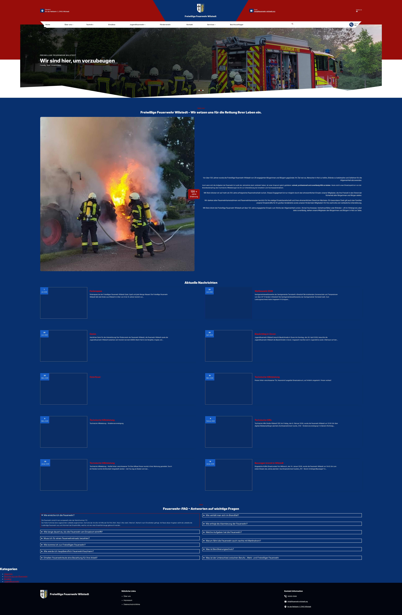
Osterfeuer (95, 377)
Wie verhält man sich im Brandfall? (222, 515)
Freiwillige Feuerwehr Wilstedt (200, 16)
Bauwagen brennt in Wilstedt (269, 463)
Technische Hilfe (263, 420)
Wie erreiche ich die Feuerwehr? (59, 515)
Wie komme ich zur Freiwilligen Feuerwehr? (65, 545)
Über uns (127, 596)
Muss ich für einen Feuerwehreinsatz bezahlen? (67, 538)
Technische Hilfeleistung (267, 377)
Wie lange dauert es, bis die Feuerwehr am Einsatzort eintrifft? (73, 532)
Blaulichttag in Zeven (265, 334)
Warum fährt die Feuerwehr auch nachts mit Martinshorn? (233, 540)
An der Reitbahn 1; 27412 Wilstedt (299, 606)
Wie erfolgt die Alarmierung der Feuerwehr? (226, 523)
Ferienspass (96, 291)
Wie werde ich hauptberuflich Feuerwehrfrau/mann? (69, 551)
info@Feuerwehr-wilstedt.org (297, 601)
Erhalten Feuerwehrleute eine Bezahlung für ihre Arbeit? (70, 557)
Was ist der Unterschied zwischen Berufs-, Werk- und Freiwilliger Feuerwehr (242, 557)
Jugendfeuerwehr (11, 581)
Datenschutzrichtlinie (132, 604)
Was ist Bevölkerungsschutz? (220, 549)
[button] (22, 61)
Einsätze (7, 579)
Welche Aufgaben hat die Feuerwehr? (224, 532)
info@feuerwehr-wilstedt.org (264, 11)
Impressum (128, 600)
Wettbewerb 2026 (264, 291)
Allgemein (8, 574)
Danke (93, 334)
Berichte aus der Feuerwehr (15, 576)
